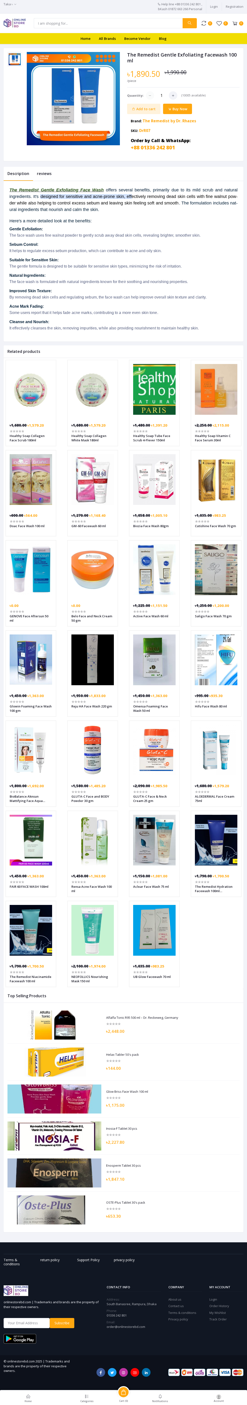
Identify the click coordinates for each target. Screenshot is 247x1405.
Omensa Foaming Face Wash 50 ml (150, 708)
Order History (219, 1306)
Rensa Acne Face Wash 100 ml (91, 888)
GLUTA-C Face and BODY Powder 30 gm (90, 798)
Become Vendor (137, 38)
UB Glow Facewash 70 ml (152, 977)
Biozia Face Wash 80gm (151, 526)
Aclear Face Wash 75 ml (151, 886)
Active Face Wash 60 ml (150, 616)
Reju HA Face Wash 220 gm (91, 706)
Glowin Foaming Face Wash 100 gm (31, 708)
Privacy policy (178, 1319)
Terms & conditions (182, 1312)
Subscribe (62, 1323)
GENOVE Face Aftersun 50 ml (29, 618)
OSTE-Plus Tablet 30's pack (125, 1203)
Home (85, 38)
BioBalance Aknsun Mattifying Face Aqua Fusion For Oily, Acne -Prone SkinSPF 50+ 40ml (28, 798)
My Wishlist (217, 1312)
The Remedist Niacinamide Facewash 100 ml (30, 979)
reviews (44, 173)
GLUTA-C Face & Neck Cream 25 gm (150, 798)
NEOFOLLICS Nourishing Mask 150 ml (89, 979)
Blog (162, 38)
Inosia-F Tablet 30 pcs (121, 1129)
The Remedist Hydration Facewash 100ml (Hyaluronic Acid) (214, 888)
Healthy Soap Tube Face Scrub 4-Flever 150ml (151, 438)
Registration (234, 6)
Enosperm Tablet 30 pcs (123, 1166)
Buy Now (179, 109)
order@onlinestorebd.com (126, 1327)
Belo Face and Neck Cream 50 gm (91, 618)
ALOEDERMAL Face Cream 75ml (214, 798)
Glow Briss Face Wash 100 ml (127, 1092)
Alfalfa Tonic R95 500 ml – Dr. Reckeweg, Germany (142, 1018)
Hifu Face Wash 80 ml (211, 706)
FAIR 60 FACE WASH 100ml (29, 886)
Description (18, 173)
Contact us (176, 1306)
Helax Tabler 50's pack (122, 1055)
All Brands (107, 38)
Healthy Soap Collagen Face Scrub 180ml (27, 438)
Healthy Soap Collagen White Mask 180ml (88, 438)
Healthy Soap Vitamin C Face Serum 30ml (213, 438)
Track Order (218, 1319)
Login (214, 6)
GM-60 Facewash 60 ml (88, 526)
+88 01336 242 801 (153, 147)
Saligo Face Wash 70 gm (213, 616)
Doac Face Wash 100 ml (27, 526)
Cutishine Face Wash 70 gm (215, 526)
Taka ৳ (8, 4)
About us (174, 1299)
